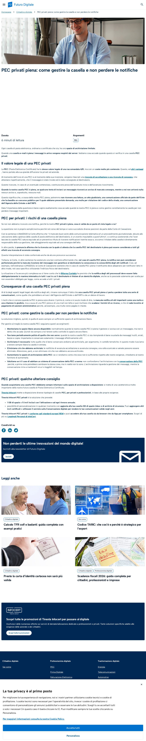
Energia (101, 667)
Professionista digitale (103, 571)
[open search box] (142, 4)
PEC (75, 140)
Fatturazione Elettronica (60, 677)
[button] (3, 430)
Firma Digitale (56, 672)
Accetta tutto (73, 728)
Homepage (6, 12)
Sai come (82, 519)
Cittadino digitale (24, 12)
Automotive (103, 677)
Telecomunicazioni (106, 672)
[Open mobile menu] (4, 4)
